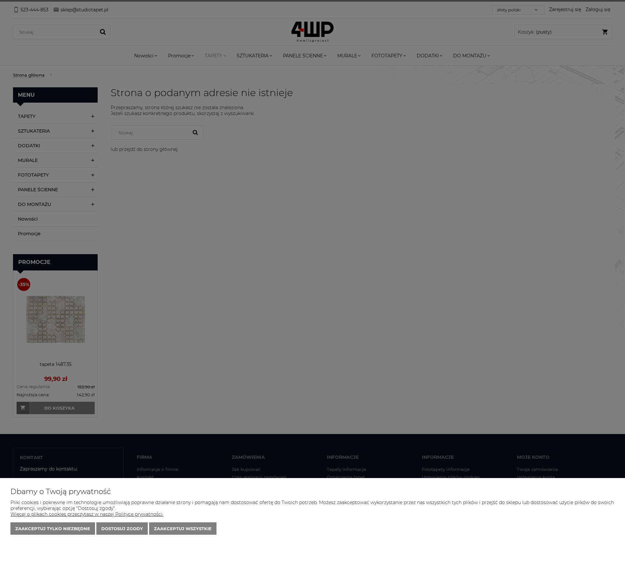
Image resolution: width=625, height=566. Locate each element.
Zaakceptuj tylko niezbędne (52, 528)
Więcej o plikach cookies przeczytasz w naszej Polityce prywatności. (86, 514)
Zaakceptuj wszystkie (183, 528)
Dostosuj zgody (122, 528)
